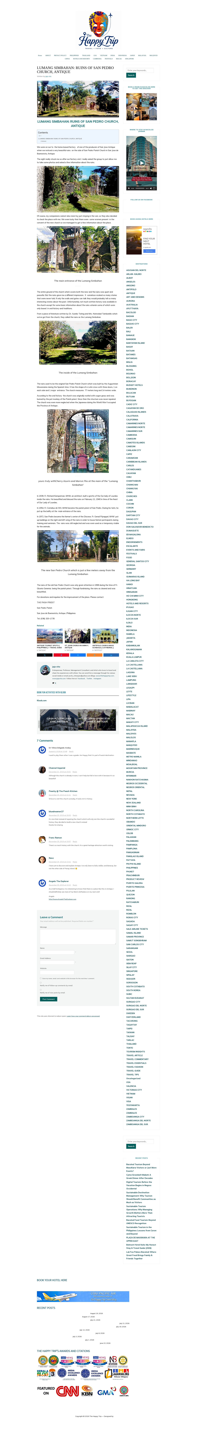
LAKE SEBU (131, 676)
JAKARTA (130, 638)
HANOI (129, 584)
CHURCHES (131, 496)
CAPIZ (129, 454)
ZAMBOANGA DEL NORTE (138, 1120)
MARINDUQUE (133, 749)
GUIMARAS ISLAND (135, 576)
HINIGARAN (131, 592)
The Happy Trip (98, 1407)
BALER (129, 327)
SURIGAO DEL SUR (135, 1009)
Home (40, 55)
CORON (129, 507)
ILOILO (129, 622)
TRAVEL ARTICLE (134, 1055)
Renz (51, 858)
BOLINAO (130, 373)
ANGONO (130, 285)
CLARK (129, 500)
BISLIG (129, 362)
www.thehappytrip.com (105, 676)
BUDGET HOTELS (134, 385)
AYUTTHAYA (132, 308)
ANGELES (130, 281)
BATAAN (130, 350)
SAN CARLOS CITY (135, 944)
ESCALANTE (132, 546)
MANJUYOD (131, 745)
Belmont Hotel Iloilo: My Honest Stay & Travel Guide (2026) (61, 1340)
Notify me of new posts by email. (52, 993)
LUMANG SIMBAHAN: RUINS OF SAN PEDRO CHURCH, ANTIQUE (60, 138)
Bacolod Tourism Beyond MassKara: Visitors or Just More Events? (141, 1167)
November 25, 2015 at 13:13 (60, 885)
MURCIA (130, 772)
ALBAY (129, 278)
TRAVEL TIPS (132, 1074)
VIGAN (129, 1097)
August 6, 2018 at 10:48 (58, 751)
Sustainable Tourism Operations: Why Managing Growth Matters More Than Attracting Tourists (76, 1327)
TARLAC (130, 1040)
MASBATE (131, 753)
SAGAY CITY (132, 925)
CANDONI (130, 446)
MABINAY (130, 710)
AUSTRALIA (132, 304)
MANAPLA (131, 741)
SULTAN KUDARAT (135, 998)
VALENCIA (131, 1086)
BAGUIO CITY (132, 324)
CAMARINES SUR (134, 431)
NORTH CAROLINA (135, 810)
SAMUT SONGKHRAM (136, 940)
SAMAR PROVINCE (135, 936)
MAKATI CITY (132, 722)
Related (44, 141)
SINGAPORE (129, 59)
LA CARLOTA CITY (135, 661)
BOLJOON (131, 377)
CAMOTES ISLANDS (135, 442)
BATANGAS (131, 358)
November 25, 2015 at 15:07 (60, 841)
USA (95, 55)
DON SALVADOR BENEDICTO (139, 527)
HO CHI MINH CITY (135, 596)
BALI (128, 331)
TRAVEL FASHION (134, 1067)
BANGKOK (131, 339)
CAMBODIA (97, 59)
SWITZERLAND (133, 1017)
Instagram (97, 678)
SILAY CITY (131, 967)
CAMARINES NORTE (135, 423)
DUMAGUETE (132, 530)
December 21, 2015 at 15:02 (60, 772)
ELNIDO (129, 538)
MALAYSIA (142, 55)
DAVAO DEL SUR (134, 523)
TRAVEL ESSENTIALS (136, 1063)
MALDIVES (153, 55)
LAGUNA (130, 672)
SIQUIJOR (130, 979)
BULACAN (131, 393)
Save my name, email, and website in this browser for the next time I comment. (68, 978)
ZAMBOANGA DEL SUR (137, 1124)
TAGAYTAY (131, 1025)
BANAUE (130, 335)
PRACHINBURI (133, 875)
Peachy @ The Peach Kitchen (63, 791)
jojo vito (48, 76)
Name (42, 948)
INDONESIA (122, 55)
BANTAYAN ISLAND (135, 343)
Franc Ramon (55, 837)
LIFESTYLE (131, 695)
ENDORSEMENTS (134, 542)
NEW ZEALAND (133, 802)
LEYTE (129, 691)
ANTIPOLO (131, 289)
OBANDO (130, 822)
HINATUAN (131, 588)
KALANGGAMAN (134, 649)
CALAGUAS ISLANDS (136, 412)
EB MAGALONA (133, 534)
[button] (141, 163)
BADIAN (130, 316)
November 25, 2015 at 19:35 (60, 815)
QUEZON (130, 894)
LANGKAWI (131, 684)
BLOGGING (131, 366)
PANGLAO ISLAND (135, 856)
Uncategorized (133, 1078)
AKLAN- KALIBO (133, 274)
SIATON (130, 959)
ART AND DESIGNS (135, 297)
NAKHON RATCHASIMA (137, 779)
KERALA (130, 653)
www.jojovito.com (59, 678)
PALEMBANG (132, 841)
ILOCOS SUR (132, 619)
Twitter (89, 678)
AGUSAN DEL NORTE (136, 270)
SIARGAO (130, 956)
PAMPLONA (131, 848)
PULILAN (130, 890)
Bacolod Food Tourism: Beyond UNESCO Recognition (58, 1330)
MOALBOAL (131, 764)
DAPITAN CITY (133, 515)
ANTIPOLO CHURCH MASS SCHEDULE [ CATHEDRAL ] (103, 646)
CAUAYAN (131, 473)
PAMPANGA (131, 845)
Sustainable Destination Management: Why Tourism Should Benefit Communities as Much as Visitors (78, 1323)
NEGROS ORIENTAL (135, 787)
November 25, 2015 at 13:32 (60, 862)
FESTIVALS (109, 59)
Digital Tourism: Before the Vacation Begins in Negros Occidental (139, 1185)
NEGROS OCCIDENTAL (136, 783)
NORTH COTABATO (135, 814)
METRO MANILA (133, 756)
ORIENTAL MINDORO (136, 825)
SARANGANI (132, 948)
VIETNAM (103, 55)
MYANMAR (131, 776)
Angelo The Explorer (59, 881)
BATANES (130, 354)
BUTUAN (130, 396)
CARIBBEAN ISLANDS (136, 461)
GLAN (129, 573)
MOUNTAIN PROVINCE (136, 768)
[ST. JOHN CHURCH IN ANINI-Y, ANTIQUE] (77, 636)
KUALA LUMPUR (134, 657)
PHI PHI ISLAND (133, 864)
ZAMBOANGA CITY (135, 1116)
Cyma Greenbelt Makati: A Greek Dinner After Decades (59, 1317)
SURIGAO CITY (133, 1002)
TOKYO (129, 1048)
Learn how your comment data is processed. (83, 1016)
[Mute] (151, 188)
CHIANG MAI (132, 484)
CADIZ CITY (131, 404)
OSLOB (129, 833)
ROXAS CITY (132, 917)
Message (43, 927)
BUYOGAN (131, 400)
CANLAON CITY (133, 450)
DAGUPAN (131, 511)
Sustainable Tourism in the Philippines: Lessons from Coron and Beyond (141, 1230)
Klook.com (42, 700)
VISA (128, 1101)
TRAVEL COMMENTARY (137, 1059)
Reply (71, 751)
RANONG (130, 898)
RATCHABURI (132, 902)
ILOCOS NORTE (133, 615)
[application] (141, 163)
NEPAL (129, 791)
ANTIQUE (130, 293)
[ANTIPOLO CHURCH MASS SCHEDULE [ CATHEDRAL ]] (105, 636)
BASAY (129, 347)
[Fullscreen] (154, 188)
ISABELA (130, 634)
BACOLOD (131, 312)
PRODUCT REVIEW (135, 879)
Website (43, 968)
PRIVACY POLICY (60, 55)
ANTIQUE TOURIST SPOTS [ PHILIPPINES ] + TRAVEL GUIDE (49, 646)
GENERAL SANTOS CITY (137, 561)
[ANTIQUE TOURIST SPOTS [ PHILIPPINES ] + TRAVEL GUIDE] (50, 636)
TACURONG (131, 1021)
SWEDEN (130, 1013)
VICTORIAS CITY (134, 1090)
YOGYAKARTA (133, 1105)
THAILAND (86, 55)
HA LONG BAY (133, 580)
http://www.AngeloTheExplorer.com (62, 899)
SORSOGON (132, 982)
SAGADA (130, 921)
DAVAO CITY (132, 519)
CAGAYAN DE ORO (135, 408)
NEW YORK (131, 799)
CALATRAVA (132, 416)
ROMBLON (131, 913)
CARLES (130, 465)
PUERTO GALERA (134, 883)
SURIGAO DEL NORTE (136, 1005)
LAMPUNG (131, 680)
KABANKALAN (133, 645)
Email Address (45, 958)
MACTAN (130, 718)
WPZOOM (118, 1416)
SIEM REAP (131, 963)
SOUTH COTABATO (135, 986)
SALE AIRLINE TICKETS (137, 929)
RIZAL (129, 906)
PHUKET (130, 871)
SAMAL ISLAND (133, 933)
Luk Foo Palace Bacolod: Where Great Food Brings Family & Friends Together (141, 1255)
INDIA (113, 55)
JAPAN (132, 55)
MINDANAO (131, 760)
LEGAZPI (130, 688)
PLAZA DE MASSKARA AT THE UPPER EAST (54, 1336)
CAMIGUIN (131, 438)
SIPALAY (130, 975)
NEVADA (130, 795)
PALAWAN (131, 837)
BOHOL (129, 370)
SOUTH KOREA (133, 990)
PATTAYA (130, 860)
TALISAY (130, 1036)
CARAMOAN (132, 458)
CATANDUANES (133, 469)
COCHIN (130, 504)
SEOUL (129, 952)
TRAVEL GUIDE (133, 1070)
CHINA (67, 59)
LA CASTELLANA (134, 665)
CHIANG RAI (132, 488)
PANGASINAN (132, 852)
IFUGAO (130, 607)
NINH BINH (131, 806)
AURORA (130, 301)
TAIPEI (129, 1028)
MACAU (119, 59)
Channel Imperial (57, 768)
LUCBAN (130, 703)
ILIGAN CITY (132, 611)
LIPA (128, 699)
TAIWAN (130, 1032)
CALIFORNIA (132, 419)
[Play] (129, 188)
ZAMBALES (131, 1109)
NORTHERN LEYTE (135, 818)
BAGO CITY (131, 320)
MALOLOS (131, 737)
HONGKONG (132, 599)
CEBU (129, 477)
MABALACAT (132, 707)
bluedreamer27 (56, 811)
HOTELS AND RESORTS (81, 59)
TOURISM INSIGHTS (135, 1051)
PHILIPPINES (74, 55)
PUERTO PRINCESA (135, 887)
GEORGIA (130, 565)
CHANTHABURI (133, 481)
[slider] (140, 188)
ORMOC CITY (132, 829)
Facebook (81, 678)
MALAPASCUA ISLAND (137, 726)
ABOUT (48, 55)
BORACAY (131, 381)
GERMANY (131, 569)
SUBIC (129, 994)
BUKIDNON (131, 389)
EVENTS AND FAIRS (135, 550)
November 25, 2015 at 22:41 (60, 795)
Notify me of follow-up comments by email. (56, 985)
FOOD (129, 557)
